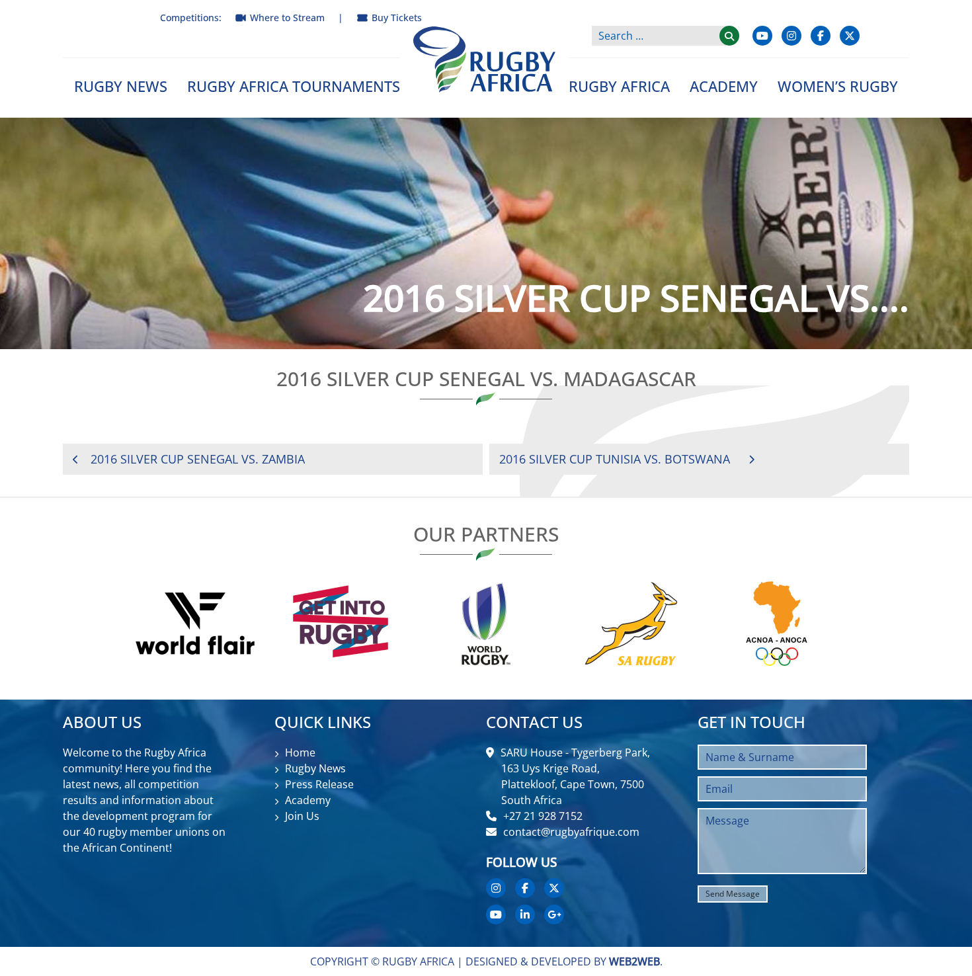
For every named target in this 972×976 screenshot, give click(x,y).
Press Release (319, 784)
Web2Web (634, 961)
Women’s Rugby (838, 86)
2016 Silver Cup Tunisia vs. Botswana (614, 459)
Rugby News (120, 86)
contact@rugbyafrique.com (571, 832)
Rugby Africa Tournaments (293, 86)
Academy (724, 86)
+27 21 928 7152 (543, 816)
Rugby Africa (619, 86)
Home (300, 752)
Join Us (302, 816)
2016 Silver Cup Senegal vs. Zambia (198, 459)
